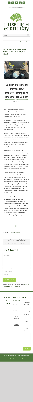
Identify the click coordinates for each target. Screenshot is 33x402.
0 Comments (17, 232)
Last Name (16, 311)
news (12, 232)
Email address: (16, 317)
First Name (16, 305)
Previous (22, 42)
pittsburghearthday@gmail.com (16, 7)
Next (27, 42)
